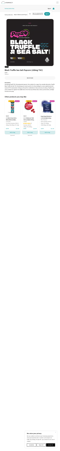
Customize (31, 445)
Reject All (41, 445)
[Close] (55, 432)
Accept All (50, 445)
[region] (41, 439)
